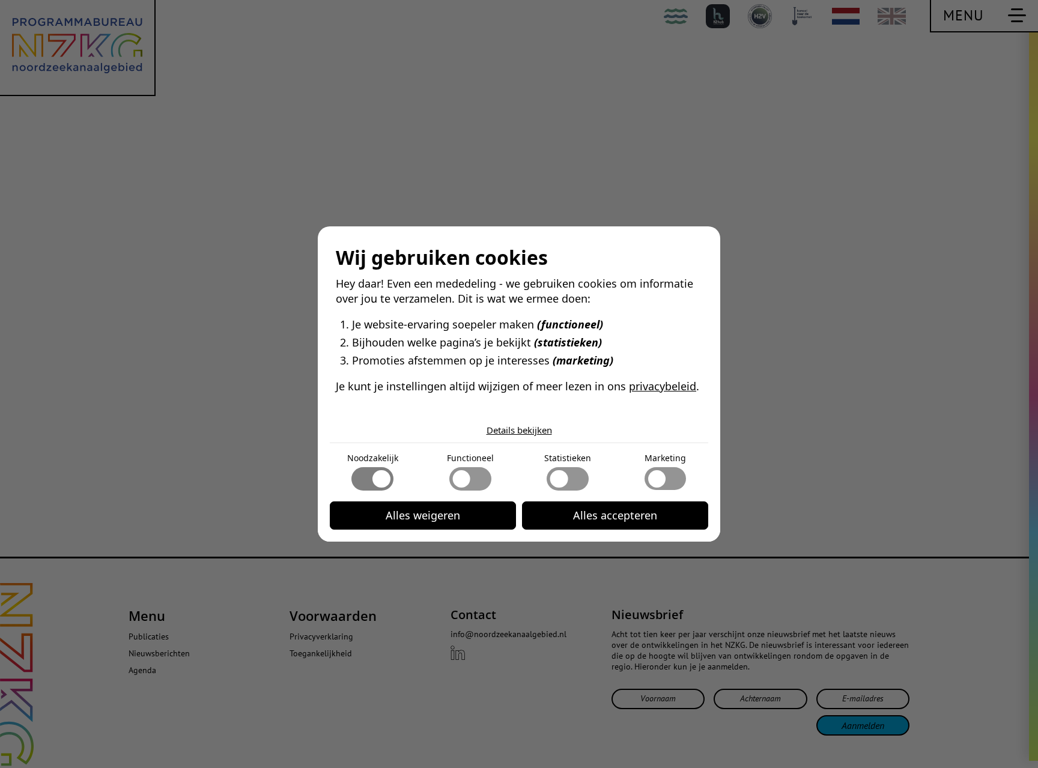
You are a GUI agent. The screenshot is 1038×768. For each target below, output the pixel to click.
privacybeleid (662, 386)
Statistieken (567, 458)
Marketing (665, 458)
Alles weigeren (423, 515)
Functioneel (470, 458)
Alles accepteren (615, 515)
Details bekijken (519, 430)
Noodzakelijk (372, 458)
